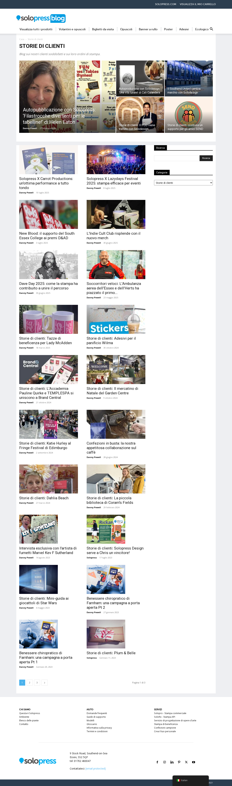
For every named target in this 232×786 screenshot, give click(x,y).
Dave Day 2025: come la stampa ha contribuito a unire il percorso (48, 285)
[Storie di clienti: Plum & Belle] (116, 634)
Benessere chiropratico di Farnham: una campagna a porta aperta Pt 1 (45, 657)
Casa (21, 39)
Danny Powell (30, 128)
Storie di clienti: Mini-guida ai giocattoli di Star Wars (44, 600)
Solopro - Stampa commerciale (170, 713)
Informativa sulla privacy (99, 727)
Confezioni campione (165, 727)
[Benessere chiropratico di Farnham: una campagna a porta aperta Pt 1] (48, 634)
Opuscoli (126, 29)
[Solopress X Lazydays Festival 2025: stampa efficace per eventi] (116, 159)
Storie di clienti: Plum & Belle (111, 653)
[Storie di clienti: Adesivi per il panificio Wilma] (116, 319)
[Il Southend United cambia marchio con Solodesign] (189, 78)
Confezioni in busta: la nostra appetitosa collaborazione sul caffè (111, 448)
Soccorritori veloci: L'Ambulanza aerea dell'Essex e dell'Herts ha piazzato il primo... (114, 288)
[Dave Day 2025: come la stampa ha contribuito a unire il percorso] (48, 264)
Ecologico (202, 29)
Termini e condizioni (97, 731)
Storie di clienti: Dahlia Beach (44, 498)
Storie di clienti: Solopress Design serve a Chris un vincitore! (115, 550)
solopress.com (165, 4)
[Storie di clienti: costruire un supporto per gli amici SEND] (189, 115)
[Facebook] (157, 757)
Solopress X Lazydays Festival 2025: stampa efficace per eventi (114, 181)
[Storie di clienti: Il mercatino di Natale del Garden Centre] (116, 369)
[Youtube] (193, 757)
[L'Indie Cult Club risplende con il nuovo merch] (116, 214)
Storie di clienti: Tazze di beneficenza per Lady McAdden (45, 340)
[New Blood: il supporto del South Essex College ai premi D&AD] (48, 214)
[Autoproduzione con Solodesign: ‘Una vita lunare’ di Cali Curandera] (140, 78)
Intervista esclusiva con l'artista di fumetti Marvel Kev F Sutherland (48, 550)
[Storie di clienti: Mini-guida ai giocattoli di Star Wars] (48, 579)
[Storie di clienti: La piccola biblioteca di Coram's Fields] (116, 478)
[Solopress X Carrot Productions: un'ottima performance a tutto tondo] (48, 159)
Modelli (90, 720)
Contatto (23, 724)
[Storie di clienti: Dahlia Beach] (48, 478)
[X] (186, 757)
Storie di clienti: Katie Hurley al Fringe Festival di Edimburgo (45, 445)
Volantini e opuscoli (72, 29)
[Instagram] (164, 757)
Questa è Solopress (29, 713)
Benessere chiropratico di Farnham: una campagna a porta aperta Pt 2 (113, 603)
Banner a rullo (148, 29)
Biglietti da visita (103, 29)
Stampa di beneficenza (166, 724)
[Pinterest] (179, 757)
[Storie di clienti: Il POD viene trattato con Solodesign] (140, 115)
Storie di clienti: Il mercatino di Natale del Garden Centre (112, 390)
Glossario (92, 724)
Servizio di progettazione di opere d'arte (175, 720)
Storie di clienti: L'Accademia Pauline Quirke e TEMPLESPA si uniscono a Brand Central (46, 393)
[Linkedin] (172, 757)
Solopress (92, 557)
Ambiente (24, 716)
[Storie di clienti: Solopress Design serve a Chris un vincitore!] (116, 529)
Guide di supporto (96, 716)
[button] (211, 29)
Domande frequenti (97, 713)
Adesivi (184, 29)
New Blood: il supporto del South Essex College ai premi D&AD (46, 235)
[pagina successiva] (45, 683)
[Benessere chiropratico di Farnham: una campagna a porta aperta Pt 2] (116, 579)
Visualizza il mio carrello (198, 4)
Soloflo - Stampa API (164, 716)
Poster (168, 29)
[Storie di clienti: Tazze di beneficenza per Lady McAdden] (48, 319)
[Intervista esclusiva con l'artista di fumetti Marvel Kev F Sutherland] (48, 529)
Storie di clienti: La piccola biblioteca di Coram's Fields (110, 500)
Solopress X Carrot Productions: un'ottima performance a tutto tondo (46, 183)
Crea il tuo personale (165, 731)
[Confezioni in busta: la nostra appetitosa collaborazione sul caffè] (116, 424)
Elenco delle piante (29, 720)
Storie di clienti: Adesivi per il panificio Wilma (111, 340)
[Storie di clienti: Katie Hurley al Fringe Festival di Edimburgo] (48, 424)
